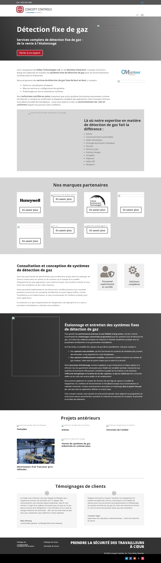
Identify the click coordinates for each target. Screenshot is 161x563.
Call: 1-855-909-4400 (24, 2)
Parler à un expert (29, 52)
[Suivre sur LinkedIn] (126, 558)
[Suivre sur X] (138, 558)
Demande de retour (51, 546)
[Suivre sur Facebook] (130, 558)
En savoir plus (30, 210)
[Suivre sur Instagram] (142, 558)
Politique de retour (51, 542)
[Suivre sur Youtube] (134, 558)
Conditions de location (25, 546)
